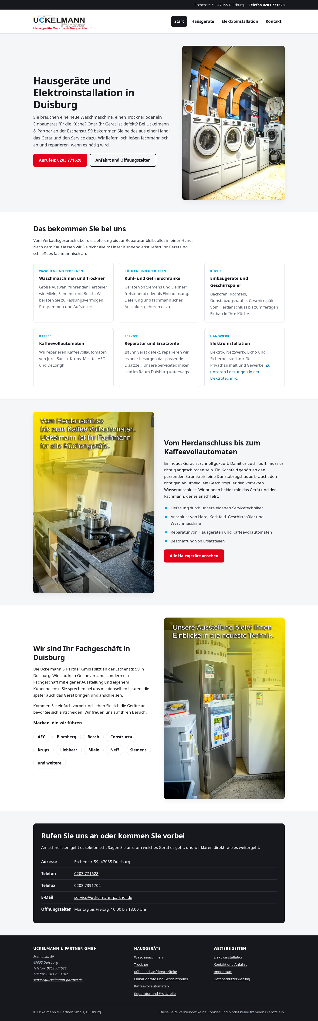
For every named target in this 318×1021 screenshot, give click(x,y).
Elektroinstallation (240, 21)
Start (179, 21)
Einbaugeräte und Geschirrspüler (161, 978)
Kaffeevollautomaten (151, 986)
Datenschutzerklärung (232, 978)
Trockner (141, 964)
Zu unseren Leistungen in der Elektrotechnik (240, 371)
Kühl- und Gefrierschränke (155, 971)
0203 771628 (86, 873)
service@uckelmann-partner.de (103, 897)
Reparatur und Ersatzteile (155, 993)
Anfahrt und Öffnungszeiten (123, 160)
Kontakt (273, 21)
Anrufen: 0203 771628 (60, 160)
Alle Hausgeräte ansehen (194, 556)
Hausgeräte (202, 21)
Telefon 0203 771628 (267, 4)
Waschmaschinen (148, 957)
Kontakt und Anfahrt (230, 964)
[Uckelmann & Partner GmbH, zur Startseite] (60, 21)
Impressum (223, 971)
